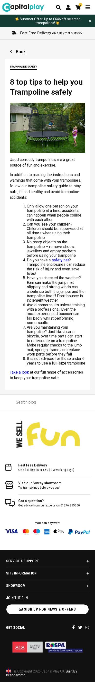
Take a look (19, 372)
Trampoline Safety (23, 66)
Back (20, 51)
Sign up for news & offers (49, 609)
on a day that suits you (52, 33)
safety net (60, 260)
